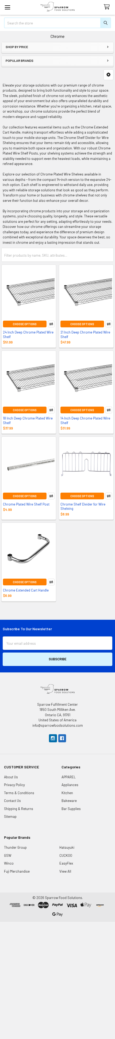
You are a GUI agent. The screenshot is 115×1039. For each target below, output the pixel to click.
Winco (9, 863)
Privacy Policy (14, 785)
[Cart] (108, 7)
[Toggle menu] (7, 7)
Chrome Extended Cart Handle (26, 590)
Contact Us (12, 800)
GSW (7, 855)
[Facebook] (62, 738)
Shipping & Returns (18, 809)
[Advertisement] (57, 979)
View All (65, 871)
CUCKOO (65, 855)
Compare (51, 324)
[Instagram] (53, 738)
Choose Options (25, 324)
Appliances (70, 785)
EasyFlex (66, 863)
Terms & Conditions (19, 793)
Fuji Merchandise (17, 871)
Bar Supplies (71, 809)
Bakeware (69, 800)
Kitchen (67, 793)
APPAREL (69, 777)
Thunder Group (15, 847)
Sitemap (10, 816)
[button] (108, 74)
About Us (11, 777)
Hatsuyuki (66, 847)
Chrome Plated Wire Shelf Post (26, 504)
